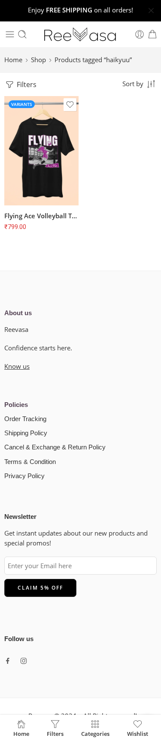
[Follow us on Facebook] (7, 660)
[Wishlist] (70, 104)
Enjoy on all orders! (80, 10)
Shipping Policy (25, 433)
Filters (25, 84)
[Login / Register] (139, 34)
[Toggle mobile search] (22, 34)
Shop (38, 60)
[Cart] (152, 34)
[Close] (151, 10)
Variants (21, 104)
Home (13, 60)
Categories (95, 733)
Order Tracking (25, 419)
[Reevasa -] (81, 34)
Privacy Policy (24, 476)
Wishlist (137, 733)
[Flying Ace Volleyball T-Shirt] (41, 150)
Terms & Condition (30, 461)
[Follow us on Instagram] (23, 661)
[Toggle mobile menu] (9, 34)
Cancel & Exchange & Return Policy (55, 447)
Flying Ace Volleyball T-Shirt (41, 215)
